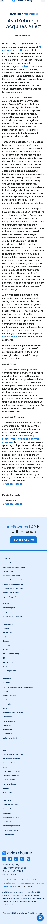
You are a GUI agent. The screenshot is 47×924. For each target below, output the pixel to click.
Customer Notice (27, 883)
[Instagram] (22, 859)
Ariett (25, 66)
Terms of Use (14, 883)
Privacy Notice (19, 880)
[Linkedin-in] (16, 859)
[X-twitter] (10, 859)
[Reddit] (28, 859)
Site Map (12, 886)
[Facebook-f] (4, 859)
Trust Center (7, 880)
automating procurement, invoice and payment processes (21, 438)
